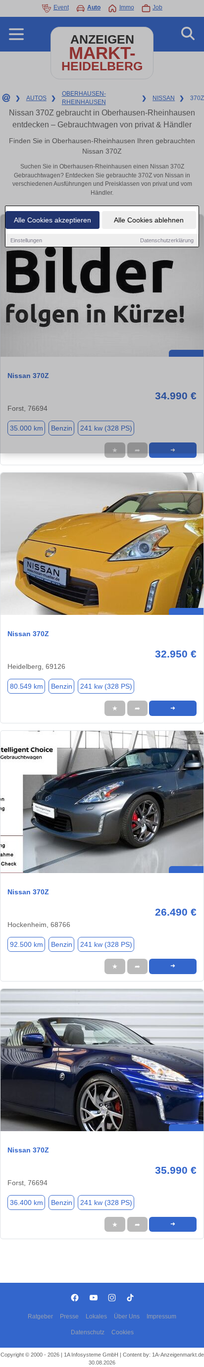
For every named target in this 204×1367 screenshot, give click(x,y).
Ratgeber (40, 1316)
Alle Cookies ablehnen (149, 220)
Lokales (96, 1316)
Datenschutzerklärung (167, 240)
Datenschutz (87, 1332)
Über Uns (127, 1316)
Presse (69, 1316)
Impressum (161, 1316)
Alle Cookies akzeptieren (52, 220)
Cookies (122, 1332)
